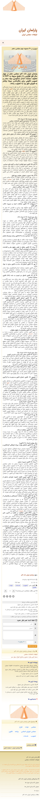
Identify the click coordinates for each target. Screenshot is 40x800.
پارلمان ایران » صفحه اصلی (12, 748)
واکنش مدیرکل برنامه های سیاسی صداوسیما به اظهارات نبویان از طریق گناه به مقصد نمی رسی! (21, 666)
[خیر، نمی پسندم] (5, 590)
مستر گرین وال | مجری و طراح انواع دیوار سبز (24, 657)
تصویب (25, 585)
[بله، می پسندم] (13, 590)
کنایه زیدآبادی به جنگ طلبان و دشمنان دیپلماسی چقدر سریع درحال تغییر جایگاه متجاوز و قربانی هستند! (21, 670)
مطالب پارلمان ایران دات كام (31, 795)
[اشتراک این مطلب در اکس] (13, 596)
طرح (8, 383)
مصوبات (21, 511)
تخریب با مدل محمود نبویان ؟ (29, 674)
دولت (23, 151)
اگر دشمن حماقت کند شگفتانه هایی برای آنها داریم (24, 607)
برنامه (17, 731)
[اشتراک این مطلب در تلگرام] (10, 596)
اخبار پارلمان (31, 745)
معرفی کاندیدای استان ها (32, 787)
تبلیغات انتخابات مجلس (30, 654)
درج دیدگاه (32, 646)
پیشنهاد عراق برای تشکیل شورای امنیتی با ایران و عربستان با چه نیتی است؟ (21, 610)
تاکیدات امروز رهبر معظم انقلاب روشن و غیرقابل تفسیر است (21, 687)
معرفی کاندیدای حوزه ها (32, 783)
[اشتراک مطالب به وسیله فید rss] (4, 596)
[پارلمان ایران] (14, 5)
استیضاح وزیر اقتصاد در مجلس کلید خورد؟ (26, 614)
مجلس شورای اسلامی (28, 731)
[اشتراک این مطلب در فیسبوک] (7, 596)
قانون (10, 89)
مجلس (10, 179)
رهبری (34, 587)
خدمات (30, 334)
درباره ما (36, 791)
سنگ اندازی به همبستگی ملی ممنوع (27, 605)
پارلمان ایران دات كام (27, 575)
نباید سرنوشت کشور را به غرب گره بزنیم (26, 676)
